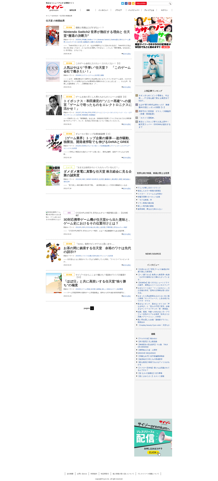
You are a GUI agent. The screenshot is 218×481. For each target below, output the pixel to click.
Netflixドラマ (92, 39)
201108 (78, 179)
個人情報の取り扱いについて (123, 474)
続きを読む (127, 54)
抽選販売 (86, 42)
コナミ (118, 146)
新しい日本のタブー (109, 289)
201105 (78, 227)
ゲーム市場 (86, 289)
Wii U (121, 39)
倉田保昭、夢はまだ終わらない (150, 209)
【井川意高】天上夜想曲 (147, 341)
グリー (113, 146)
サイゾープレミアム (55, 8)
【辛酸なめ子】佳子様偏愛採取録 (151, 356)
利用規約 (94, 474)
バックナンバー (134, 10)
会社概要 (70, 474)
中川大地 (89, 227)
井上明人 (96, 227)
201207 (78, 112)
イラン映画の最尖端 (146, 203)
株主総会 (126, 179)
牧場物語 (92, 115)
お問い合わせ (82, 474)
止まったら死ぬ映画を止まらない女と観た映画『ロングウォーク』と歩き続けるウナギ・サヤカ (154, 298)
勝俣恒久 (108, 179)
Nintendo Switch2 (104, 39)
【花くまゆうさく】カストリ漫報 (151, 376)
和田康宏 (85, 115)
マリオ (74, 42)
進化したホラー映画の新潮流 (149, 191)
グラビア (118, 10)
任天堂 (80, 42)
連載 (88, 10)
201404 (78, 75)
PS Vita (84, 112)
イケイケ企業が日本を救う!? (92, 256)
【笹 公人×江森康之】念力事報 (150, 373)
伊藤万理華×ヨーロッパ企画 (149, 197)
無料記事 (73, 10)
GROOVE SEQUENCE (147, 353)
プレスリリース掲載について (148, 474)
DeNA (84, 146)
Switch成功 (114, 39)
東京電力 (115, 179)
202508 (78, 39)
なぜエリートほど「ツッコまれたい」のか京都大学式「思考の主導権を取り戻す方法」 (154, 290)
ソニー (104, 112)
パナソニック (70, 115)
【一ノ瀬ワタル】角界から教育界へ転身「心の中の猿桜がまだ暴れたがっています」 (154, 277)
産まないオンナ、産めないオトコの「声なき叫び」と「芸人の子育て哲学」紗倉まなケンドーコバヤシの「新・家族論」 (154, 306)
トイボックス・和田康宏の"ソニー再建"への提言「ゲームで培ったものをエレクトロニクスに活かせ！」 (98, 104)
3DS (83, 227)
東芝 (120, 179)
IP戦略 (84, 39)
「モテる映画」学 (145, 200)
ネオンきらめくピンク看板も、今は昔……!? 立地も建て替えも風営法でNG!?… (154, 98)
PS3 (89, 112)
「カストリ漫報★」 (147, 118)
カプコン (85, 75)
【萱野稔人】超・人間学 (147, 350)
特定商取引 (105, 474)
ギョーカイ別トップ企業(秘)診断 (98, 146)
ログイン (164, 10)
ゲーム (91, 75)
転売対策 (99, 42)
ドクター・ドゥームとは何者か (150, 194)
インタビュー (103, 10)
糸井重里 (120, 289)
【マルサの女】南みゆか (147, 338)
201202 (78, 146)
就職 (102, 75)
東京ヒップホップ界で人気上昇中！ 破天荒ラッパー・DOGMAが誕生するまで (155, 124)
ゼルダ (68, 42)
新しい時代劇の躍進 (146, 206)
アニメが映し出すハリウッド (149, 188)
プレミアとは (149, 10)
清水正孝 (67, 182)
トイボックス (112, 112)
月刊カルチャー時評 (120, 227)
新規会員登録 (141, 3)
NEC (83, 179)
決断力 (92, 42)
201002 (78, 289)
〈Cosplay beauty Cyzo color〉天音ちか (154, 325)
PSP (93, 112)
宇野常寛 (109, 227)
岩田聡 (99, 289)
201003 (78, 256)
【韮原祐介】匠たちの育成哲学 (150, 359)
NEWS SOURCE (92, 179)
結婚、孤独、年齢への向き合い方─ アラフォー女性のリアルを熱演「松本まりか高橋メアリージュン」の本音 (154, 314)
